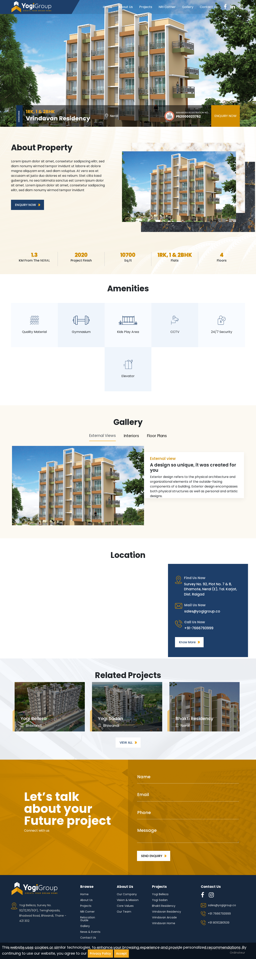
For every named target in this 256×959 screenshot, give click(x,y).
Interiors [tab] (131, 436)
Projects (145, 7)
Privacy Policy (100, 953)
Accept (121, 953)
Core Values (125, 906)
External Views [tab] (102, 435)
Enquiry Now (225, 116)
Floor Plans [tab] (157, 436)
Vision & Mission (128, 900)
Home (107, 7)
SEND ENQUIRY (151, 856)
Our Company (127, 894)
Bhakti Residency (163, 906)
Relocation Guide (87, 919)
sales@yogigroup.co (202, 611)
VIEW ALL (126, 742)
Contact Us (209, 7)
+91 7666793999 (219, 913)
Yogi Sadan (160, 900)
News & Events (90, 932)
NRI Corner (167, 7)
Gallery (187, 7)
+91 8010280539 (218, 922)
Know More (187, 642)
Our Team (124, 912)
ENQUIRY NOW (25, 205)
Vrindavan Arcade (164, 917)
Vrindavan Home (163, 923)
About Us (126, 7)
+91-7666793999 (198, 628)
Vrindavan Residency (166, 912)
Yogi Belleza (160, 894)
